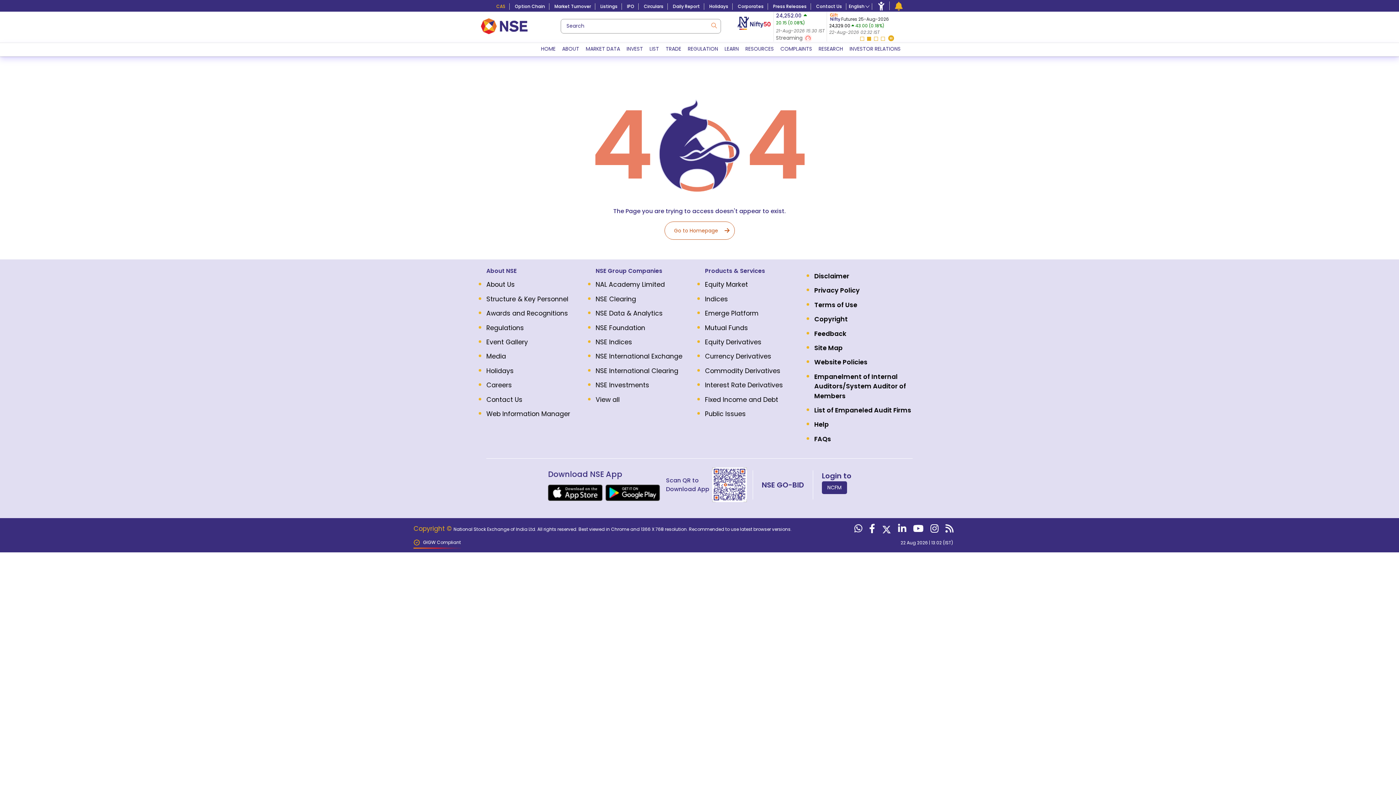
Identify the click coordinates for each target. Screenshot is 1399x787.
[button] (891, 39)
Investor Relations (875, 48)
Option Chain (530, 6)
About (570, 48)
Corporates (751, 6)
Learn (732, 48)
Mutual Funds (726, 328)
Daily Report (686, 6)
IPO (630, 6)
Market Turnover (572, 6)
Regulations (505, 328)
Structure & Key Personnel (527, 299)
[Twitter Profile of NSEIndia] (885, 530)
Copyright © (434, 528)
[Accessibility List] (881, 5)
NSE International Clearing (637, 371)
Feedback (830, 333)
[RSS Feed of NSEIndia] (948, 530)
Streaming (790, 38)
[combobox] (641, 26)
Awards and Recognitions (527, 313)
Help (821, 424)
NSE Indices (614, 342)
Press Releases (790, 6)
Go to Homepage (696, 230)
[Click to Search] (713, 25)
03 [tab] (876, 39)
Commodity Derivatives (742, 371)
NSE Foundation (620, 328)
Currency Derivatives (738, 356)
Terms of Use (835, 305)
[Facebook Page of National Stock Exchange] (871, 530)
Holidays (718, 6)
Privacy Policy (837, 290)
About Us (500, 284)
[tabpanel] (872, 24)
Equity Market (726, 284)
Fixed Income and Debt (741, 399)
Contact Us (829, 6)
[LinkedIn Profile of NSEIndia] (901, 530)
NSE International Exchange (639, 356)
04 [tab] (883, 39)
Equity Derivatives (733, 342)
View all (608, 399)
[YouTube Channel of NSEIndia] (917, 530)
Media (496, 356)
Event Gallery (507, 342)
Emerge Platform (732, 313)
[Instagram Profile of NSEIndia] (933, 530)
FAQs (822, 439)
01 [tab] (862, 39)
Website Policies (840, 362)
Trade (673, 48)
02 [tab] (869, 39)
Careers (499, 385)
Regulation (703, 48)
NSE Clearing (616, 299)
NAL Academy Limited (630, 284)
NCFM (834, 487)
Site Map (828, 348)
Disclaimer (831, 276)
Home (548, 48)
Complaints (796, 48)
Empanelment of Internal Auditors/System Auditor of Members (860, 386)
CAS (500, 6)
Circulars (653, 6)
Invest (635, 48)
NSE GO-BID (783, 485)
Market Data (603, 48)
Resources (759, 48)
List (654, 48)
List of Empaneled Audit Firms (862, 410)
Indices (716, 299)
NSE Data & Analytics (629, 313)
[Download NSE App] (575, 493)
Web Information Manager (528, 414)
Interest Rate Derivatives (744, 385)
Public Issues (725, 414)
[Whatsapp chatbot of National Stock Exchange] (857, 530)
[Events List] (898, 5)
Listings (609, 6)
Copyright (831, 319)
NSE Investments (622, 385)
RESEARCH (831, 48)
